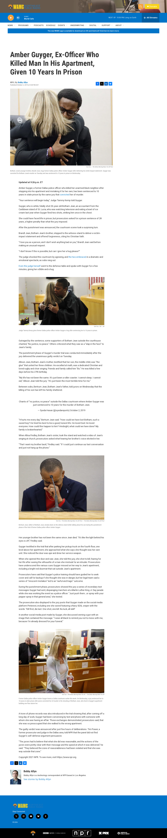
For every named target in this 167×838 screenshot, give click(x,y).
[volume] (18, 18)
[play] (11, 17)
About (119, 25)
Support (106, 25)
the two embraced (77, 257)
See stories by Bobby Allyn (37, 779)
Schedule (51, 25)
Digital (92, 25)
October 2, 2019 (77, 410)
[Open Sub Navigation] (15, 25)
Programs (23, 25)
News (10, 25)
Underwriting (77, 25)
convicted (64, 194)
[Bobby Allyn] (15, 777)
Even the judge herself (30, 266)
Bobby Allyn (23, 82)
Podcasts (39, 25)
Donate (153, 6)
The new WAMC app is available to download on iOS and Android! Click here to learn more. (83, 31)
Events (61, 25)
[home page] (24, 6)
